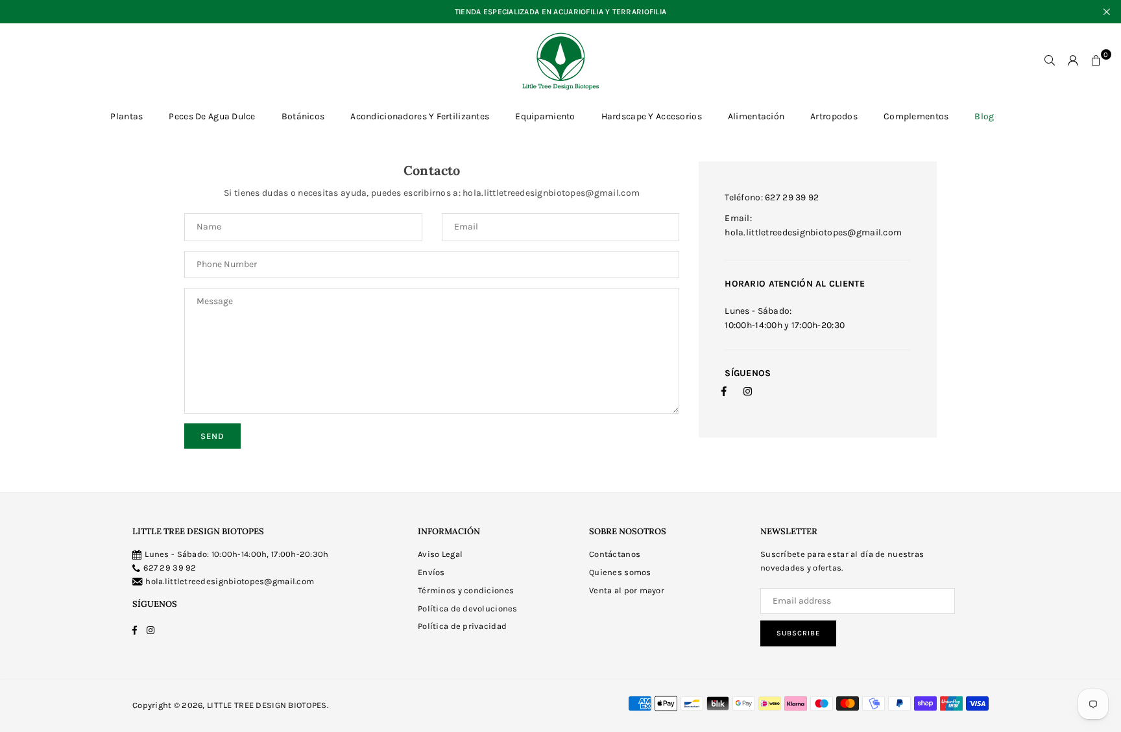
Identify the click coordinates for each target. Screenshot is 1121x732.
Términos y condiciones (466, 590)
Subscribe (798, 633)
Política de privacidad (462, 626)
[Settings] (1073, 61)
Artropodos (834, 116)
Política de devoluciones (468, 608)
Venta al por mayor (626, 590)
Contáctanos (614, 554)
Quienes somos (620, 572)
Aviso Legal (440, 554)
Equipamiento (545, 116)
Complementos (916, 116)
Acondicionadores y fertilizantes (419, 116)
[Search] (1049, 61)
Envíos (431, 572)
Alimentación (756, 116)
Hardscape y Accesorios (651, 116)
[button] (1096, 61)
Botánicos (303, 116)
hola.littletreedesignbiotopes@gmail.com (229, 581)
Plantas (126, 116)
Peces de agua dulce (212, 116)
